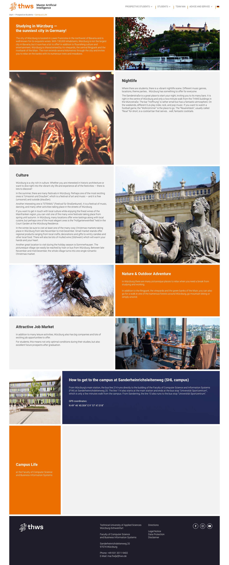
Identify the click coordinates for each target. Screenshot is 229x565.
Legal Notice (154, 531)
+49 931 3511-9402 (118, 552)
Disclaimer (153, 537)
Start (11, 15)
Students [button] (162, 6)
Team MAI (181, 6)
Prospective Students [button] (137, 6)
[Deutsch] (218, 7)
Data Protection (156, 534)
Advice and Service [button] (200, 6)
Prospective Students (24, 15)
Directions (153, 525)
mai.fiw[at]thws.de (117, 556)
